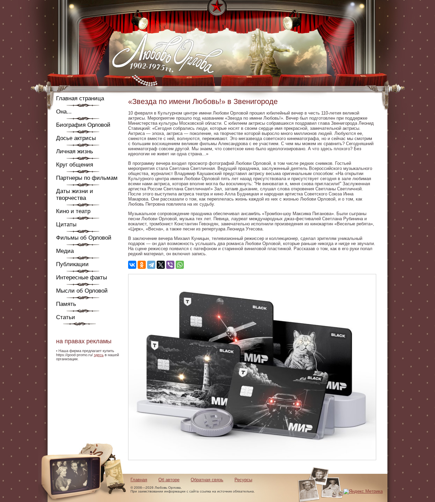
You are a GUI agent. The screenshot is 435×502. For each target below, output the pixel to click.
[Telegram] (151, 265)
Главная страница (80, 98)
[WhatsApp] (180, 265)
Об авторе (168, 479)
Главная (138, 479)
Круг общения (74, 164)
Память (66, 304)
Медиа (65, 251)
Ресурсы (243, 479)
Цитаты (66, 224)
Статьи (65, 317)
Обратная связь (207, 479)
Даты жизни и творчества (74, 194)
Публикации (72, 264)
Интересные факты (81, 277)
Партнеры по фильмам (87, 178)
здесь (99, 355)
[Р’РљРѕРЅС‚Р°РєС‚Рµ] (132, 265)
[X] (161, 265)
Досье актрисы (76, 138)
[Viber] (170, 265)
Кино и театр (73, 211)
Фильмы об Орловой (83, 238)
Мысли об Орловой (82, 291)
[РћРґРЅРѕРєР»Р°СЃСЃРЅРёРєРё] (142, 265)
